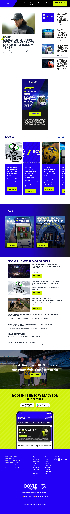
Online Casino (36, 475)
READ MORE (12, 189)
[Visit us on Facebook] (55, 459)
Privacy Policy (48, 465)
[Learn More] (27, 405)
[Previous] (59, 137)
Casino (48, 2)
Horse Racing (31, 3)
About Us (47, 463)
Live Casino (35, 473)
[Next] (63, 137)
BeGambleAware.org (43, 496)
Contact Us (47, 461)
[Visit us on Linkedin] (65, 459)
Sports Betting (36, 459)
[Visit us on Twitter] (59, 459)
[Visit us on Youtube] (62, 459)
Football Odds (36, 461)
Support (47, 459)
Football (23, 2)
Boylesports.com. (33, 504)
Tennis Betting (36, 467)
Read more (36, 276)
